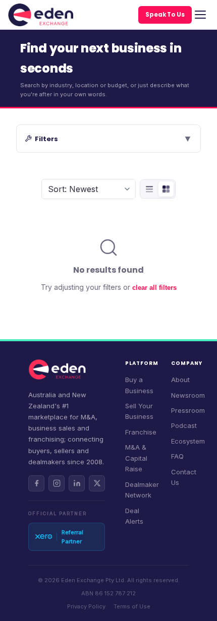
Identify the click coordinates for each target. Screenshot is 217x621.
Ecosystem (188, 441)
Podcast (184, 425)
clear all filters (154, 287)
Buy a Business (139, 385)
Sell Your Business (139, 411)
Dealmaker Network (142, 489)
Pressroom (188, 410)
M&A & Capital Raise (136, 458)
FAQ (177, 456)
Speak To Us (165, 15)
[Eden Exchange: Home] (40, 15)
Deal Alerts (134, 516)
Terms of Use (132, 606)
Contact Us (183, 477)
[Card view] (166, 189)
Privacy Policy (86, 606)
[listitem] (36, 483)
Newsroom (188, 395)
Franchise (140, 432)
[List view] (149, 189)
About (180, 380)
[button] (108, 139)
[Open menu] (200, 15)
